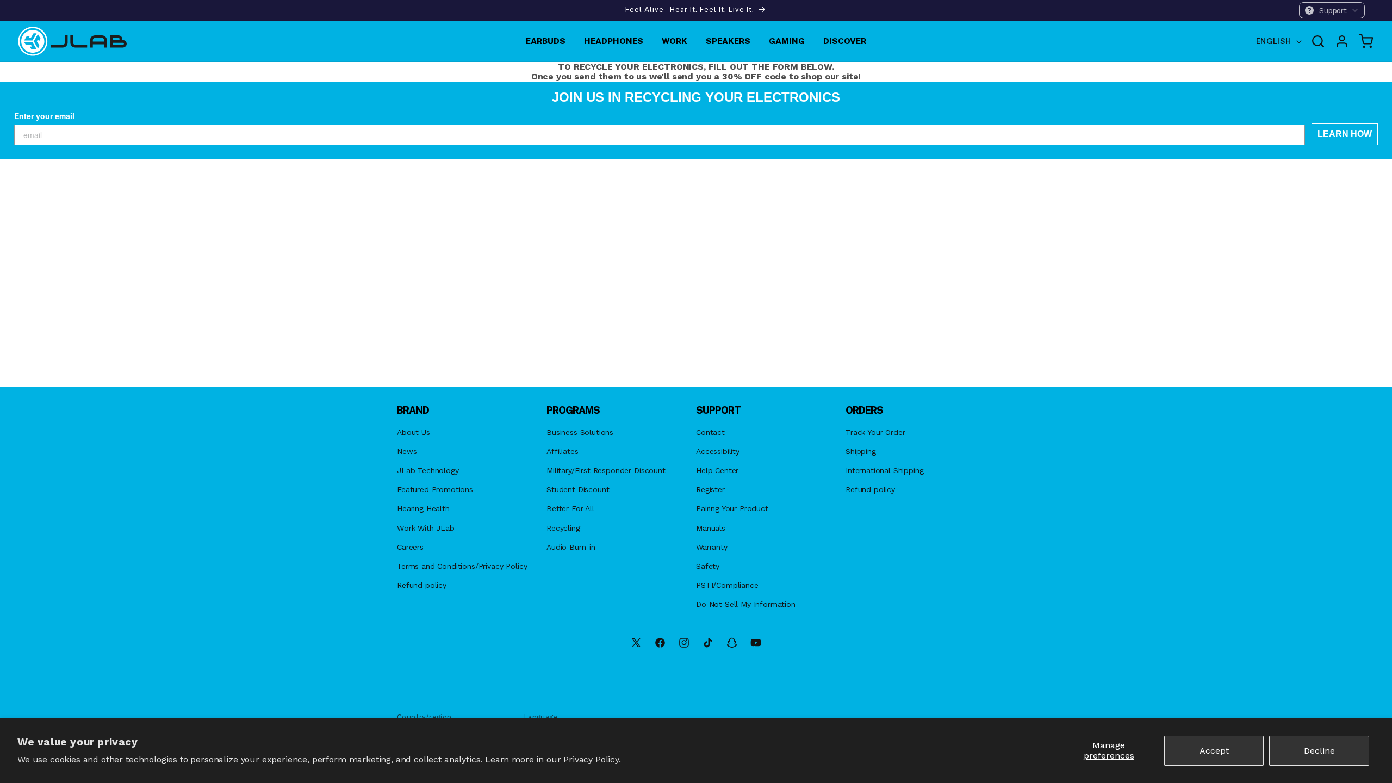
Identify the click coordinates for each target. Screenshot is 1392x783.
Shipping (861, 451)
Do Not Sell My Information (746, 604)
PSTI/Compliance (727, 585)
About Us (413, 432)
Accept (1214, 750)
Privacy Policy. (592, 759)
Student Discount (577, 489)
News (407, 451)
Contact (710, 432)
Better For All (570, 508)
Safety (707, 566)
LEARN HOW (1345, 134)
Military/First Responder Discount (606, 470)
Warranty (712, 547)
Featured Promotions (435, 489)
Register (710, 489)
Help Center (717, 470)
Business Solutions (579, 432)
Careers (410, 547)
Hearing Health (423, 508)
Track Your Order (875, 432)
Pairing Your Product (732, 508)
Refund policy (421, 585)
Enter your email (44, 115)
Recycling (563, 528)
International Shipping (884, 470)
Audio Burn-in (570, 547)
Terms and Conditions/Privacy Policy (462, 566)
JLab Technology (428, 470)
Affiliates (562, 451)
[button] (1332, 10)
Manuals (710, 528)
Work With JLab (426, 528)
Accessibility (717, 451)
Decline (1319, 750)
